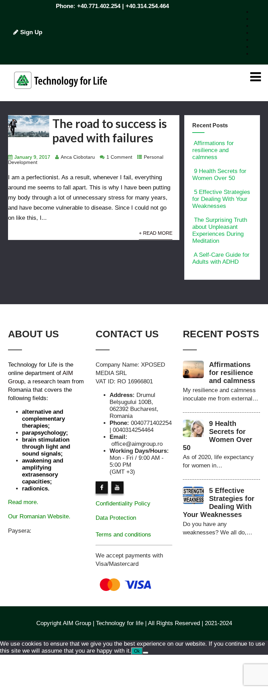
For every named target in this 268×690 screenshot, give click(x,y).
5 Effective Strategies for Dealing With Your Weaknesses (221, 199)
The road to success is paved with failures (109, 130)
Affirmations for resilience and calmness (213, 150)
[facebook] (102, 487)
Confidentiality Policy (123, 503)
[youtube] (117, 487)
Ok (137, 651)
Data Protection (116, 518)
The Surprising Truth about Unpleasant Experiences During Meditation (219, 230)
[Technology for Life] (60, 97)
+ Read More (155, 233)
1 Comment (119, 157)
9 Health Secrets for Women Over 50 (219, 174)
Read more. (23, 502)
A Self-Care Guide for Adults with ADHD (221, 258)
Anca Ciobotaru (78, 157)
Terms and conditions (123, 534)
